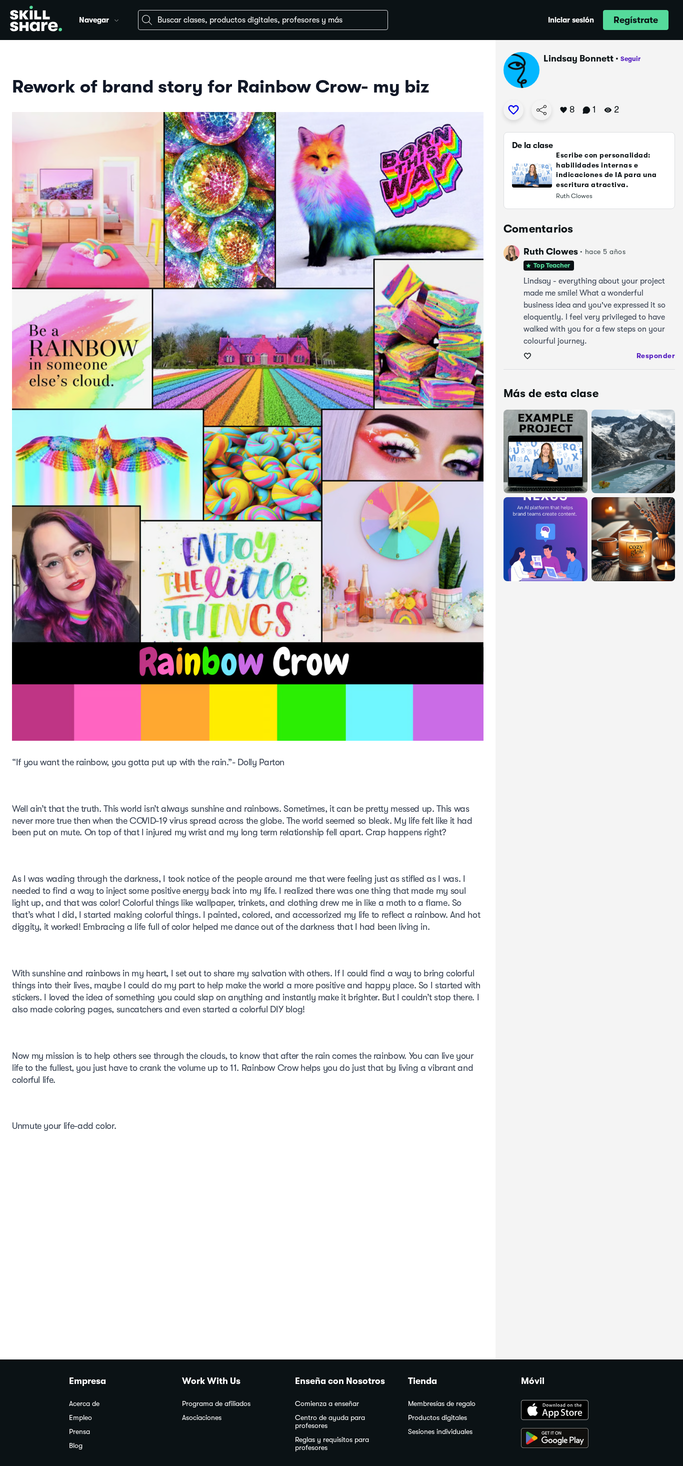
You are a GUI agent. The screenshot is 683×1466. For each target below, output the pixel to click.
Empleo (80, 1417)
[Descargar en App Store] (567, 1411)
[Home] (36, 20)
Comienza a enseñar (327, 1403)
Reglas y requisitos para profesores (332, 1443)
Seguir (630, 59)
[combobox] (263, 20)
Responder (656, 356)
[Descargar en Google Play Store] (567, 1439)
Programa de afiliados (216, 1403)
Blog (75, 1445)
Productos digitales (437, 1417)
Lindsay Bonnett (579, 59)
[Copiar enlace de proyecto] (542, 110)
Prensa (79, 1431)
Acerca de (84, 1403)
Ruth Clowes (551, 252)
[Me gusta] (514, 110)
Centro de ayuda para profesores (330, 1421)
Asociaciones (202, 1417)
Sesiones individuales (440, 1431)
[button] (116, 19)
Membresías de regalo (442, 1403)
